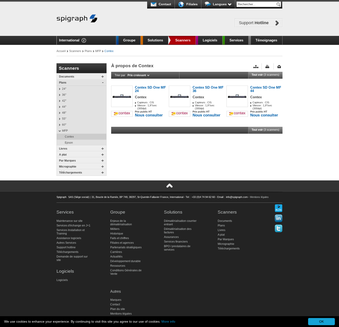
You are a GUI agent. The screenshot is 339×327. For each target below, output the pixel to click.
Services (236, 40)
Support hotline (66, 247)
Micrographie (67, 166)
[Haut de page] (169, 186)
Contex (69, 136)
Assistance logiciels (68, 238)
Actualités (116, 256)
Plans (88, 51)
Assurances (171, 237)
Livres (63, 148)
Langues (220, 4)
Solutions (155, 40)
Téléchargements (70, 172)
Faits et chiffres (119, 238)
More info (168, 321)
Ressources (117, 265)
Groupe (129, 40)
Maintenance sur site (69, 221)
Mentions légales (259, 197)
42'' (64, 100)
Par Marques (67, 160)
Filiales (192, 4)
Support (254, 22)
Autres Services (66, 242)
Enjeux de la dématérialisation (121, 222)
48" (64, 112)
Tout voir (265, 74)
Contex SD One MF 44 (265, 89)
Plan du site (117, 309)
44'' (64, 106)
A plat (63, 154)
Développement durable (125, 261)
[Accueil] (77, 29)
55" (64, 118)
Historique (116, 233)
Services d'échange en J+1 (73, 225)
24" (64, 88)
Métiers (114, 229)
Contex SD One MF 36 (208, 89)
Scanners (182, 40)
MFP (98, 51)
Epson (69, 142)
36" (64, 94)
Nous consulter (149, 115)
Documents (66, 76)
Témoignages (266, 40)
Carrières (116, 252)
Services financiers (176, 241)
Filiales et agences (122, 242)
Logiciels (210, 40)
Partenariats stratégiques (126, 247)
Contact (165, 4)
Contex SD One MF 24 (150, 89)
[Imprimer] (268, 66)
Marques (115, 299)
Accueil (61, 51)
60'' (64, 124)
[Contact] (279, 66)
